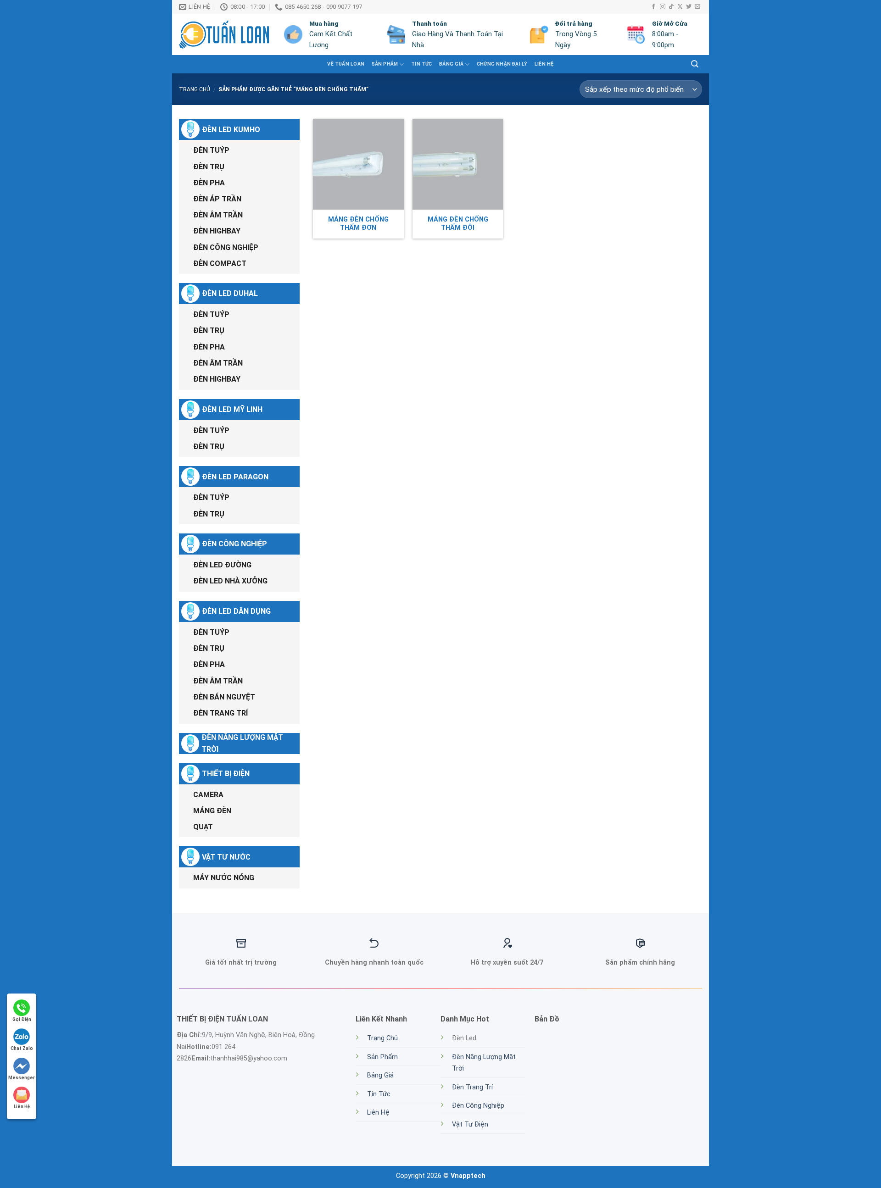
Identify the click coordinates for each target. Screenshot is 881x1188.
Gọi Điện (21, 1019)
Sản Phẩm (382, 1057)
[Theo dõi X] (680, 7)
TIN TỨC (421, 64)
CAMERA (208, 794)
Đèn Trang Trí (472, 1087)
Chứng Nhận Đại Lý (502, 64)
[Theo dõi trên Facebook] (653, 7)
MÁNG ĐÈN (212, 810)
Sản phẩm (385, 64)
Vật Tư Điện (470, 1124)
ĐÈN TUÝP (211, 150)
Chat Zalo (22, 1048)
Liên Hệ (544, 64)
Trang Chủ (382, 1038)
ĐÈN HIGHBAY (216, 231)
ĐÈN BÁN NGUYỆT (224, 697)
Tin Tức (378, 1094)
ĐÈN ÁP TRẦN (217, 198)
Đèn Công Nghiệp (478, 1106)
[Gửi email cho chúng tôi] (697, 7)
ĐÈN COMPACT (219, 263)
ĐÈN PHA (209, 182)
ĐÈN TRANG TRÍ (220, 713)
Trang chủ (194, 89)
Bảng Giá (451, 64)
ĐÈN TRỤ (208, 166)
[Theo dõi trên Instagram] (662, 7)
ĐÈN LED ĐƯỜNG (222, 565)
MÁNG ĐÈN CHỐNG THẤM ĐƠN (358, 224)
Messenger (21, 1077)
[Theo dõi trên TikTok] (671, 7)
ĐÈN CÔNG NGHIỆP (225, 247)
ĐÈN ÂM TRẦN (218, 215)
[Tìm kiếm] (694, 64)
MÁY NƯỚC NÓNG (223, 877)
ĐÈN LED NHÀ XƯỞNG (230, 581)
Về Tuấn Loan (345, 64)
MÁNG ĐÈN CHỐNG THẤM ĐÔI (458, 224)
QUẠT (203, 826)
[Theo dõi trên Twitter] (688, 7)
